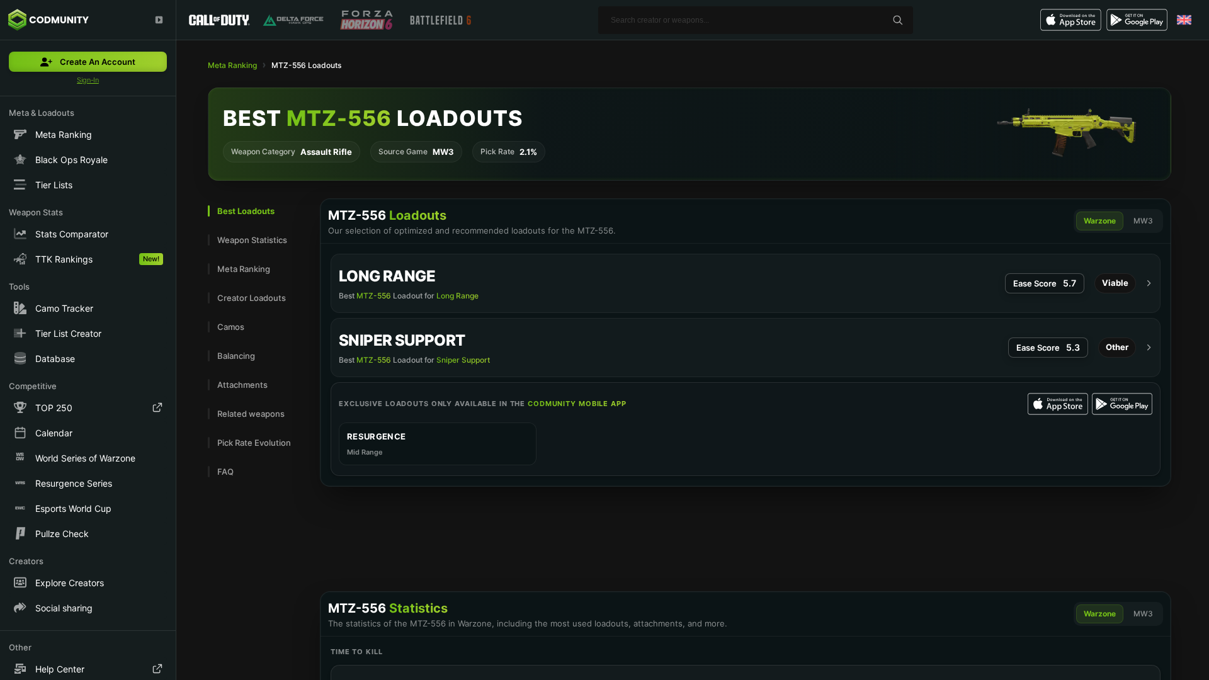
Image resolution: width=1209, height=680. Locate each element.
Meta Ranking (232, 65)
